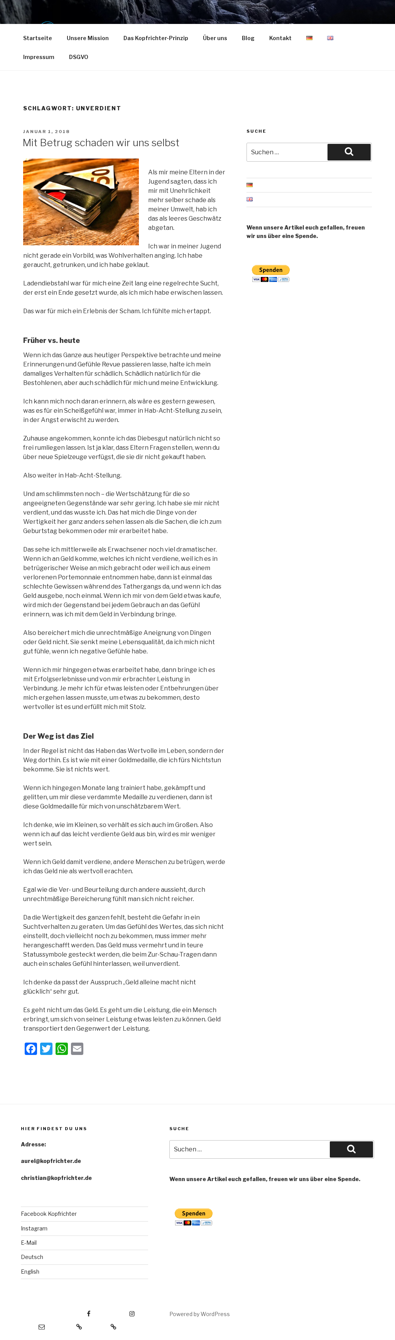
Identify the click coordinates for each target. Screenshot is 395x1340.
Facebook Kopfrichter (49, 1213)
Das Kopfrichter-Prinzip (155, 38)
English (30, 1271)
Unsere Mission (88, 38)
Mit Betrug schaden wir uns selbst (100, 143)
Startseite (37, 38)
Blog (248, 38)
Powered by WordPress (199, 1314)
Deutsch (32, 1257)
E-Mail (29, 1242)
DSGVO (78, 57)
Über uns (215, 38)
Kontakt (280, 38)
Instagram (34, 1228)
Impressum (38, 57)
